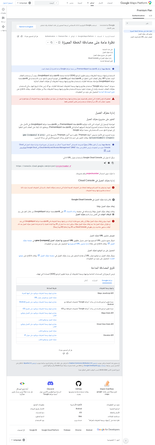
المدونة (80, 3)
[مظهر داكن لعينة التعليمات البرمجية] (109, 163)
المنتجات (109, 3)
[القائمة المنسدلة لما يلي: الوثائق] (87, 3)
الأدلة (150, 15)
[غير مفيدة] (18, 36)
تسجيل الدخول (7, 3)
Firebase (67, 430)
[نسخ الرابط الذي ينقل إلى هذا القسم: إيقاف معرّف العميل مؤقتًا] (94, 206)
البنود (118, 440)
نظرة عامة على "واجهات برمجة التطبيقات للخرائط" (104, 420)
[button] (65, 199)
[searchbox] (138, 23)
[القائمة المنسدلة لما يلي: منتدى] (67, 3)
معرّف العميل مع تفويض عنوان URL (45, 298)
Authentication (138, 15)
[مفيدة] (21, 36)
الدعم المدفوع (40, 416)
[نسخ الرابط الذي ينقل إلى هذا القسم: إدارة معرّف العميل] (92, 112)
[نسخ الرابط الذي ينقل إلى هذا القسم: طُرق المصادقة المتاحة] (88, 268)
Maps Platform (138, 3)
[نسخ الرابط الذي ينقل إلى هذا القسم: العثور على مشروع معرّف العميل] (84, 119)
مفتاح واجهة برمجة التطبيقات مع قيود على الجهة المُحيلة (39, 293)
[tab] (107, 280)
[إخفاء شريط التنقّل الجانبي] (125, 440)
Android (79, 409)
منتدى (71, 3)
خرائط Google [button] (107, 280)
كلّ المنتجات (21, 430)
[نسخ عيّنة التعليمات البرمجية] (113, 163)
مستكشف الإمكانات (114, 416)
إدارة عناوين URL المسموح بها (78, 244)
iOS (80, 413)
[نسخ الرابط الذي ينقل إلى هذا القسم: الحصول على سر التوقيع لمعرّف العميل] (85, 250)
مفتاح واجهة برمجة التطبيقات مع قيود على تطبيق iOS (40, 309)
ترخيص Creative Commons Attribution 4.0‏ (83, 363)
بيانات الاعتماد (71, 211)
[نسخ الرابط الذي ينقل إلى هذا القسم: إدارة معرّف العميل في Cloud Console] (75, 180)
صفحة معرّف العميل (47, 255)
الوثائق (92, 3)
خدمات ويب (78, 420)
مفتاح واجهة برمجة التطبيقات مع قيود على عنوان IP (40, 335)
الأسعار (101, 3)
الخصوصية (110, 440)
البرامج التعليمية (115, 409)
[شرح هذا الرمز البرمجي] (105, 163)
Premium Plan (144, 10)
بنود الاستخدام (39, 420)
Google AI (33, 430)
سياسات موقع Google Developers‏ (95, 365)
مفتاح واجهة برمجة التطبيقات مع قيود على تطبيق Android (38, 302)
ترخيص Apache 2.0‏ (30, 363)
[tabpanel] (65, 313)
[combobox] (47, 3)
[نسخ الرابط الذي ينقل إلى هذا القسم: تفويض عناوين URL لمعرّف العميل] (87, 235)
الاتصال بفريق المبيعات (37, 409)
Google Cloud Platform (50, 430)
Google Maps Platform (86, 36)
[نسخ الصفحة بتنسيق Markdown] (51, 42)
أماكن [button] (86, 280)
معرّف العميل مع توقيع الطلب (48, 320)
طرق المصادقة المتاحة (107, 92)
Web (80, 416)
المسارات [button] (94, 280)
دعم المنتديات (40, 413)
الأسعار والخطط (115, 413)
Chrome (78, 430)
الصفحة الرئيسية (110, 36)
